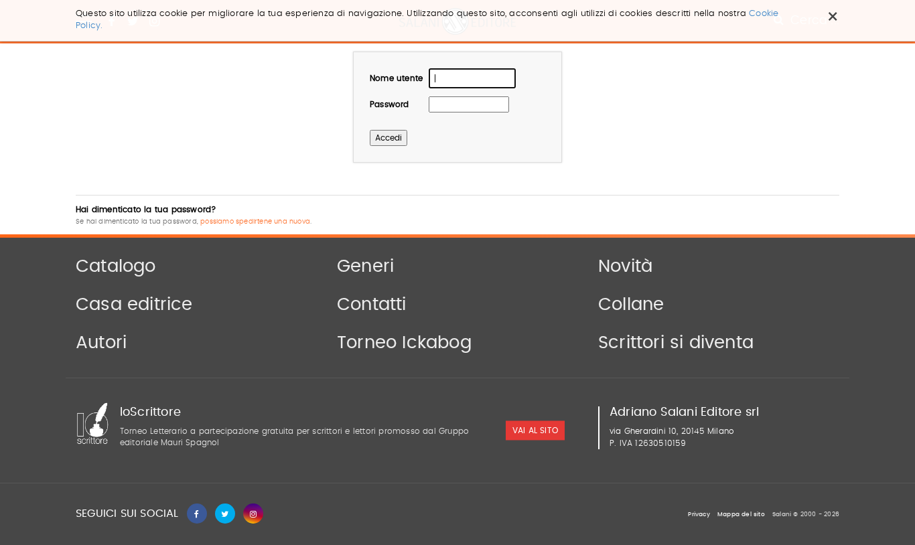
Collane (631, 304)
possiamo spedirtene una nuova (255, 221)
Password (389, 104)
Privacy (698, 515)
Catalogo (116, 266)
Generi (365, 266)
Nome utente (396, 78)
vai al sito (535, 431)
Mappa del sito (741, 515)
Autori (101, 343)
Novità (625, 266)
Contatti (372, 304)
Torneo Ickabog (404, 343)
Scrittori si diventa (676, 343)
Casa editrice (134, 304)
